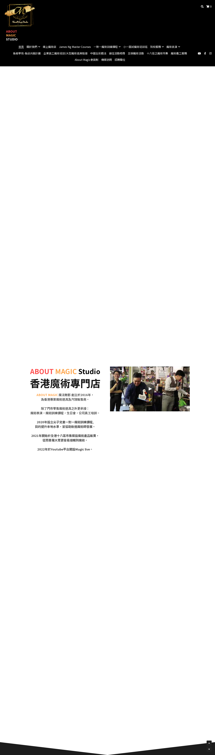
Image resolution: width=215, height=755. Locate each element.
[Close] (148, 357)
